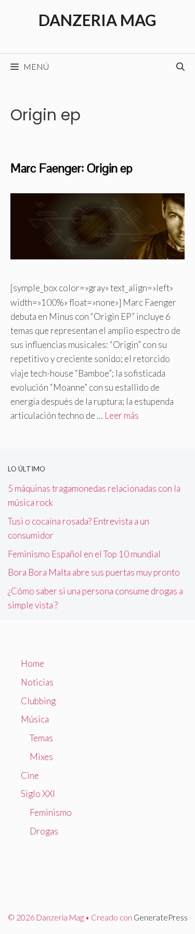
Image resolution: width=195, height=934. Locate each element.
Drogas (44, 831)
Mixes (41, 756)
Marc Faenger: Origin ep (71, 168)
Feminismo (51, 812)
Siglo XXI (38, 793)
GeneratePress (161, 917)
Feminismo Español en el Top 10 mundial (84, 554)
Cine (30, 775)
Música (35, 719)
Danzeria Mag (97, 19)
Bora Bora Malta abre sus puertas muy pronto (94, 572)
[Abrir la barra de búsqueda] (180, 67)
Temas (41, 737)
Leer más (122, 415)
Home (32, 663)
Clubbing (38, 700)
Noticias (37, 682)
